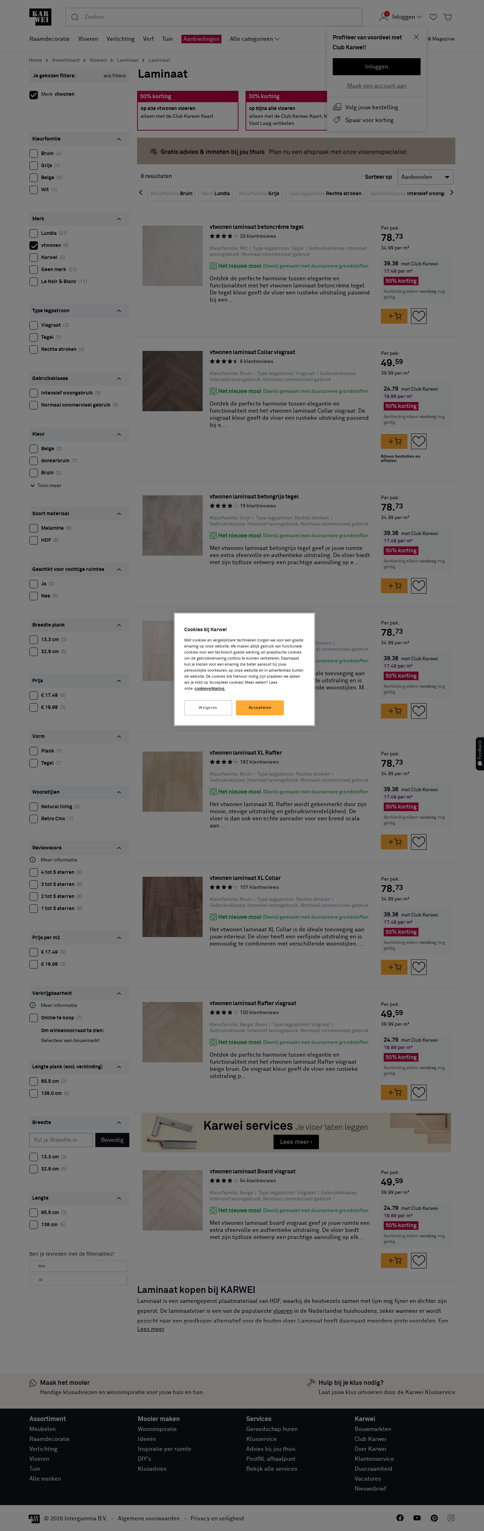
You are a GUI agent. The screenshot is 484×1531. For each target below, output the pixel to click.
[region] (244, 669)
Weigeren (208, 708)
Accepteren (260, 708)
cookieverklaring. (210, 688)
